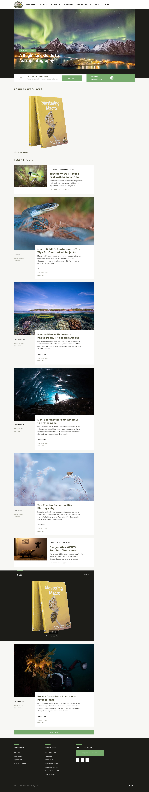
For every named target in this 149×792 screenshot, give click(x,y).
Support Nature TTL (52, 771)
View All (87, 574)
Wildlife (18, 510)
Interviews (19, 425)
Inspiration (55, 542)
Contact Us (49, 759)
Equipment (18, 759)
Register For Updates (90, 753)
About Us (48, 756)
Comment (67, 189)
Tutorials (17, 752)
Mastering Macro (54, 636)
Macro (17, 254)
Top (131, 786)
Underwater (20, 339)
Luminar (54, 169)
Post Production (67, 169)
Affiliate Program (51, 763)
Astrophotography (28, 50)
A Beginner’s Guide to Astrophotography (39, 58)
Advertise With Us (51, 767)
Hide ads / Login (51, 752)
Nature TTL (55, 189)
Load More (54, 732)
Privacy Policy (50, 774)
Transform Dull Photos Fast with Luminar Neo (64, 175)
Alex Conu (42, 50)
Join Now (71, 78)
